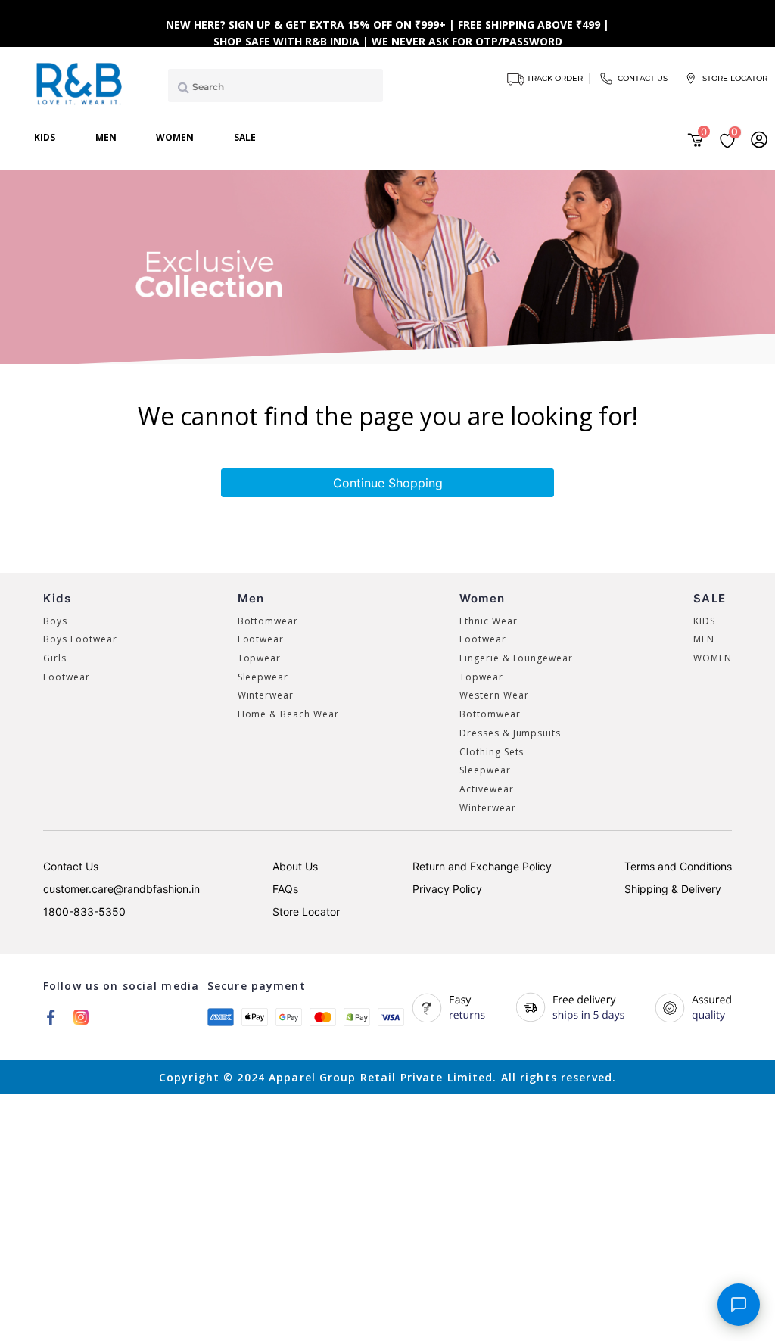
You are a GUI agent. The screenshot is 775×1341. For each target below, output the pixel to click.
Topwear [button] (260, 658)
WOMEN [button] (712, 658)
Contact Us (70, 866)
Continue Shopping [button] (388, 482)
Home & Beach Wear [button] (288, 714)
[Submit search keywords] (180, 87)
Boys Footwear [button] (80, 639)
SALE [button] (245, 137)
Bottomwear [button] (268, 620)
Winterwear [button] (266, 695)
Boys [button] (55, 620)
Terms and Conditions (678, 866)
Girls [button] (55, 658)
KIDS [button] (704, 620)
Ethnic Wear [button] (488, 620)
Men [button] (106, 137)
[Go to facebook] (50, 1016)
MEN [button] (703, 639)
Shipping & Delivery (672, 888)
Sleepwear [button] (263, 676)
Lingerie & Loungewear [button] (516, 658)
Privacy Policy (447, 888)
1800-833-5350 (84, 911)
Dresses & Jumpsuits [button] (510, 733)
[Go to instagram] (81, 1016)
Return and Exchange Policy (482, 866)
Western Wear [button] (494, 695)
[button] (759, 139)
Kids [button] (44, 137)
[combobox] (275, 85)
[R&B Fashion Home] (79, 82)
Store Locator (306, 911)
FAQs (285, 888)
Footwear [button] (66, 676)
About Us (295, 866)
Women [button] (175, 137)
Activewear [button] (486, 789)
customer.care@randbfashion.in (121, 888)
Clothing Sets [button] (491, 751)
